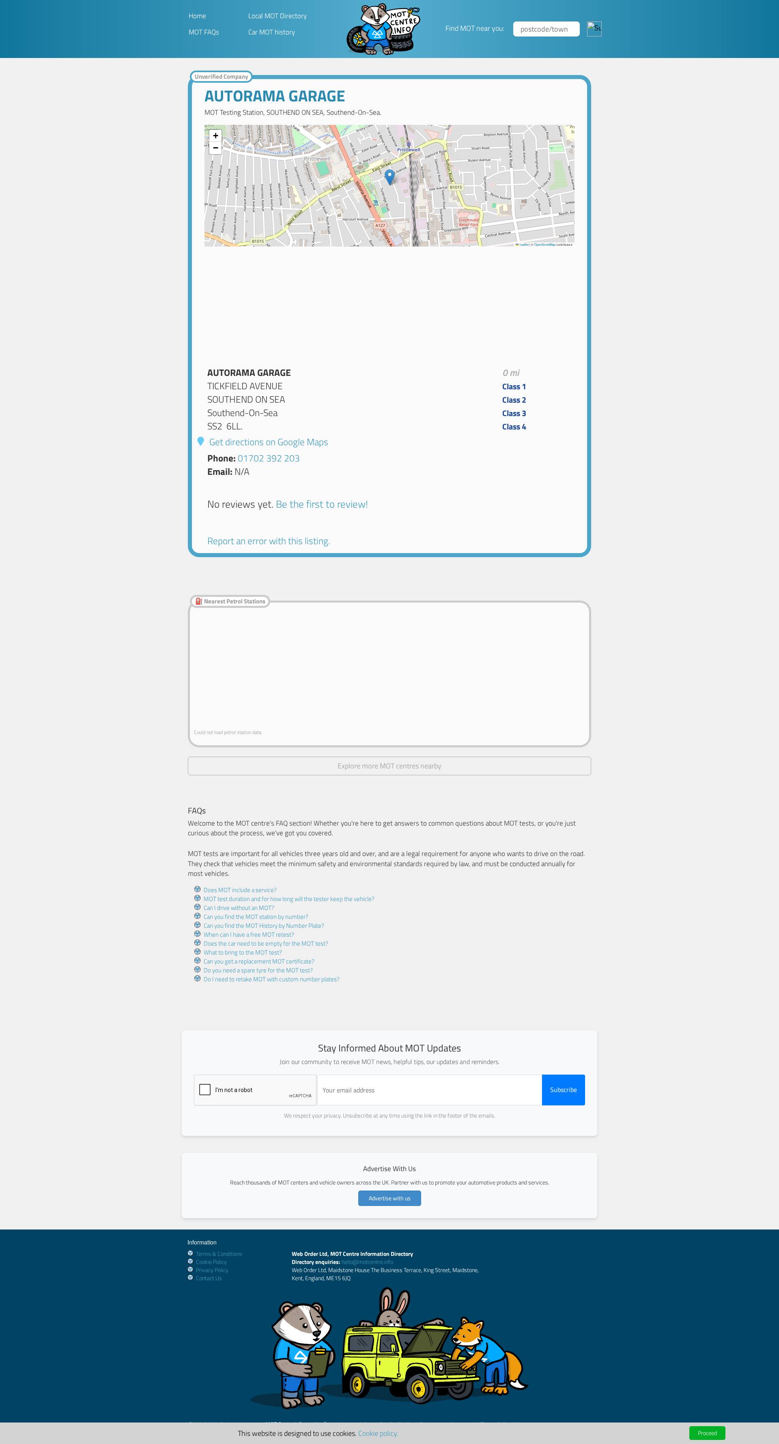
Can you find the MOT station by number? (256, 916)
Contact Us (209, 1278)
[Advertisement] (389, 303)
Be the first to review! (322, 504)
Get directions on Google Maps (267, 442)
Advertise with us (390, 1198)
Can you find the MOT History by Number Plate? (264, 925)
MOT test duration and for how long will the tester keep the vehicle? (289, 898)
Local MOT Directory (277, 16)
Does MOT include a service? (240, 890)
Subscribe (563, 1089)
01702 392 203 (269, 458)
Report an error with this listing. (268, 541)
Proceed (707, 1433)
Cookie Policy (211, 1261)
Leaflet (524, 244)
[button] (390, 177)
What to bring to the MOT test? (243, 952)
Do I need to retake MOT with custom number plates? (272, 979)
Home (197, 16)
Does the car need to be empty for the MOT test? (266, 943)
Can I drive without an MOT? (239, 907)
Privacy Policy (212, 1270)
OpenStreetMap (544, 244)
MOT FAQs (204, 32)
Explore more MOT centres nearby (389, 765)
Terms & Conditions (219, 1253)
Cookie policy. (378, 1433)
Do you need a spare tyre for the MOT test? (258, 970)
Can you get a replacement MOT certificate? (259, 961)
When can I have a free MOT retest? (249, 934)
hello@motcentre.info (367, 1261)
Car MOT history (271, 32)
